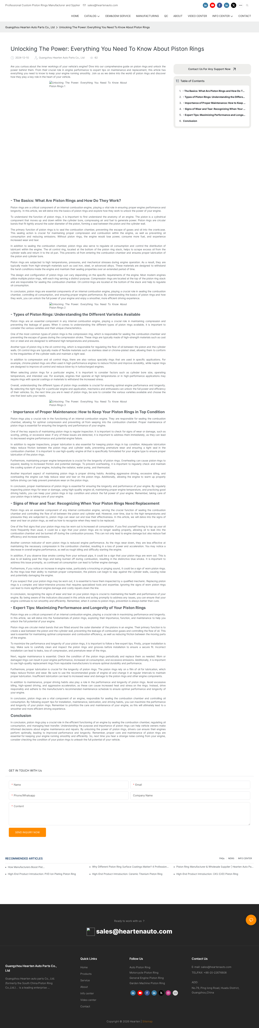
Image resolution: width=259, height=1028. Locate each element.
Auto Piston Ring (140, 967)
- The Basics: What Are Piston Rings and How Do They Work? (214, 90)
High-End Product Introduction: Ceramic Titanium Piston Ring (127, 873)
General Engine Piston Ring (147, 978)
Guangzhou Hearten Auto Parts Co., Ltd (30, 27)
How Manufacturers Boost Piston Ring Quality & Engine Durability (26, 866)
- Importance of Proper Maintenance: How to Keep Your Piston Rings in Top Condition (214, 102)
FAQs (221, 858)
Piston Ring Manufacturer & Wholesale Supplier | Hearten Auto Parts (215, 866)
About (84, 987)
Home (84, 967)
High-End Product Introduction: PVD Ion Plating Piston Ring (42, 873)
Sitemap (147, 1021)
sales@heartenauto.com (133, 931)
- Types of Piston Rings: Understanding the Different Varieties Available (214, 96)
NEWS (231, 858)
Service (85, 980)
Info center (87, 993)
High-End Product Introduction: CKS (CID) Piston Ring (207, 873)
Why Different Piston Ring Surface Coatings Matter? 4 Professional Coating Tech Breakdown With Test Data (130, 866)
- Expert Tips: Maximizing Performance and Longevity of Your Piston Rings (214, 114)
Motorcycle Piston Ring (144, 972)
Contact (85, 1006)
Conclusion (190, 120)
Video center (88, 1000)
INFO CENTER (245, 858)
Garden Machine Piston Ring (147, 983)
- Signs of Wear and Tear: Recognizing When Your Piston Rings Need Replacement (214, 108)
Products (86, 973)
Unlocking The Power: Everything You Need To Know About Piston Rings (104, 27)
